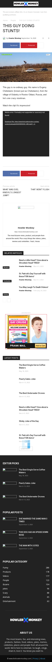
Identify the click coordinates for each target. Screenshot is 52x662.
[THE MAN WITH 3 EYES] (10, 549)
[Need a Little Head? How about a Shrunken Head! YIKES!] (10, 264)
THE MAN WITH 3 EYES (29, 545)
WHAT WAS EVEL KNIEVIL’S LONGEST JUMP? (12, 192)
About (42, 658)
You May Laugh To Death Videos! (33, 287)
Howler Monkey (15, 38)
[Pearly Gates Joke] (10, 383)
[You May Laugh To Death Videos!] (10, 291)
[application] (26, 133)
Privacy (35, 658)
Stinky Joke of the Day (29, 421)
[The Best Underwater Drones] (10, 397)
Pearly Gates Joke (27, 379)
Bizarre (6, 267)
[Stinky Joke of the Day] (10, 425)
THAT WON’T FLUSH (40, 189)
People (13, 20)
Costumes (7, 281)
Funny (6, 294)
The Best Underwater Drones (32, 393)
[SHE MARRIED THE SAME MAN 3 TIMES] (10, 522)
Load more (25, 448)
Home (5, 20)
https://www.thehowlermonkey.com (26, 232)
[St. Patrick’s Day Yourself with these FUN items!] (10, 277)
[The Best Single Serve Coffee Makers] (10, 369)
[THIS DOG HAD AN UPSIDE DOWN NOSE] (10, 536)
